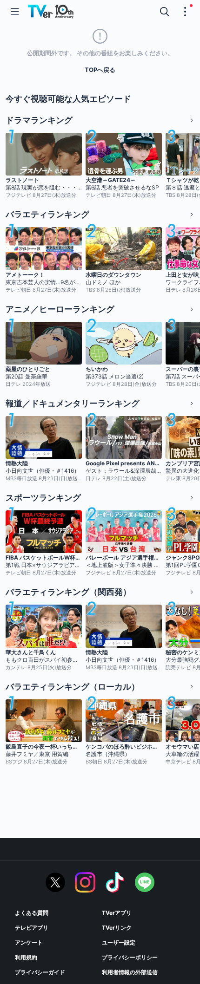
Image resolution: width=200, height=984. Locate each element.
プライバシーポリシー (130, 957)
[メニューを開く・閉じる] (185, 11)
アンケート (29, 942)
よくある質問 (31, 912)
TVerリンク (117, 927)
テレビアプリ (31, 927)
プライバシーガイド (40, 972)
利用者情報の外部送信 (130, 972)
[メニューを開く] (14, 11)
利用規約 (26, 957)
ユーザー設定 (118, 942)
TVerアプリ (117, 912)
